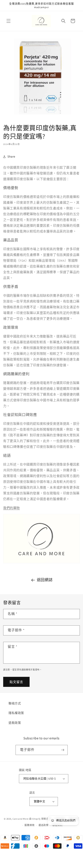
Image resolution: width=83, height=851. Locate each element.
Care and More (21, 818)
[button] (8, 21)
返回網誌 (45, 579)
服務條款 (29, 825)
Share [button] (11, 156)
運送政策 (44, 825)
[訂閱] (62, 750)
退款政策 (15, 723)
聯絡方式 (15, 703)
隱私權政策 (16, 713)
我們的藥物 (11, 508)
